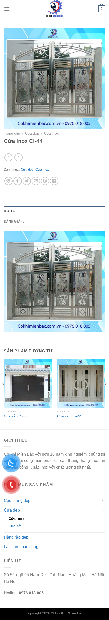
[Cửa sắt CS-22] (81, 383)
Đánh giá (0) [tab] (14, 221)
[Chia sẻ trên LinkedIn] (54, 181)
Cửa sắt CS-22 (69, 416)
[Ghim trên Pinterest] (45, 181)
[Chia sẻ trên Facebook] (17, 181)
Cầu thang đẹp (17, 500)
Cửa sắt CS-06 (16, 416)
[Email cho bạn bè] (36, 181)
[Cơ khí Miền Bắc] (54, 9)
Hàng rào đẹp (16, 537)
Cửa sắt (15, 526)
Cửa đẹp (32, 133)
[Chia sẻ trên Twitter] (27, 181)
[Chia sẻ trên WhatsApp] (8, 181)
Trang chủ (12, 133)
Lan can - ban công (21, 547)
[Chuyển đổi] (103, 500)
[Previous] (3, 394)
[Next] (105, 394)
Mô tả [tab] (9, 211)
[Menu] (7, 9)
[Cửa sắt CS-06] (28, 383)
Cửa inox (51, 133)
